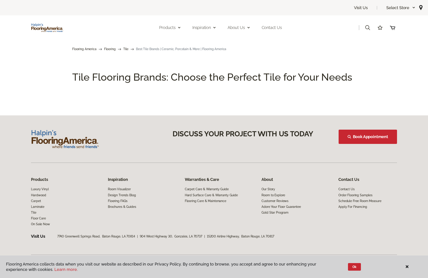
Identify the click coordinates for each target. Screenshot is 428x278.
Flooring (110, 49)
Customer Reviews (274, 201)
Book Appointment (370, 136)
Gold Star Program (274, 212)
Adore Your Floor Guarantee (281, 206)
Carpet (36, 201)
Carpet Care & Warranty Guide (207, 189)
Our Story (268, 189)
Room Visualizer (119, 189)
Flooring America (84, 49)
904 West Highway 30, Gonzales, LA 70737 (171, 236)
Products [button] (167, 27)
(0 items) (392, 27)
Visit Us (361, 7)
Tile (125, 49)
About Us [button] (236, 27)
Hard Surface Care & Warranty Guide (211, 195)
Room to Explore (273, 195)
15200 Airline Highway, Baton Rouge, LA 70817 (240, 236)
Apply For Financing (352, 206)
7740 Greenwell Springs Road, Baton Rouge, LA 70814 (96, 236)
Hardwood (38, 195)
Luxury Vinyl (40, 189)
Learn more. (66, 269)
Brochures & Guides (122, 206)
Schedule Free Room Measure (359, 201)
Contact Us (272, 27)
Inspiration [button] (201, 27)
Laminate (37, 206)
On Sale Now (40, 224)
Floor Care (38, 218)
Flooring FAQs (118, 201)
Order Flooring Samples (355, 195)
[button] (401, 7)
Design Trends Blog (122, 195)
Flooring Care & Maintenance (205, 201)
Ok (354, 267)
